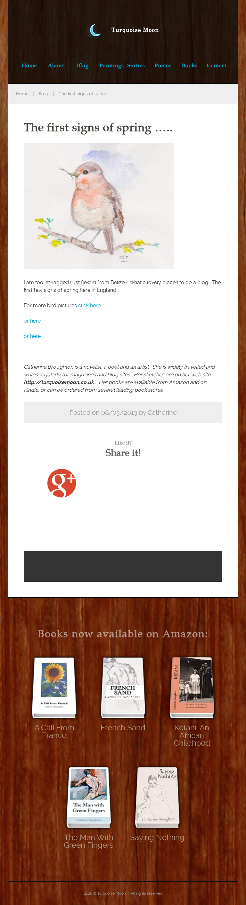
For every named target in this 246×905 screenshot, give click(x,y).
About (56, 65)
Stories (136, 65)
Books (190, 65)
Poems (163, 65)
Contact (216, 65)
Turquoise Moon (123, 24)
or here (32, 321)
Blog (83, 65)
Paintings (111, 65)
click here (89, 305)
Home (29, 65)
